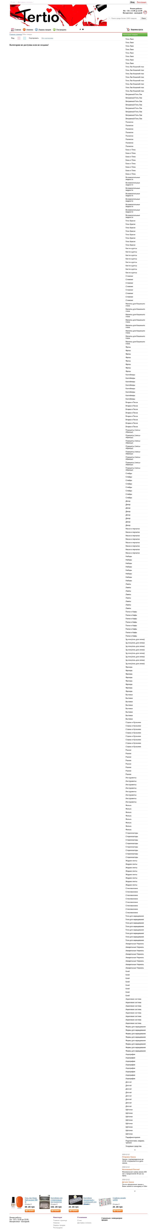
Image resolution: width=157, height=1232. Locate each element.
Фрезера (129, 667)
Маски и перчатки (133, 529)
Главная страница (16, 34)
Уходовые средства (133, 1146)
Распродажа (61, 30)
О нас (13, 2)
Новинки (29, 30)
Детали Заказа (128, 1169)
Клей (128, 971)
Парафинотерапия (133, 1137)
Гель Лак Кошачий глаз (135, 70)
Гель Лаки (130, 42)
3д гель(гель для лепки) (135, 639)
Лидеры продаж (45, 30)
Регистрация (141, 2)
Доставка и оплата (25, 2)
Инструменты (131, 778)
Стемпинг (129, 279)
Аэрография (130, 1058)
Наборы (129, 560)
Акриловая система (133, 999)
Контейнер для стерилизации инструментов (56, 1200)
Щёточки (129, 1110)
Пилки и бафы (131, 612)
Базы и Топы (131, 153)
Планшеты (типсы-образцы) (133, 431)
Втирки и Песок (132, 402)
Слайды (129, 477)
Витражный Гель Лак (134, 98)
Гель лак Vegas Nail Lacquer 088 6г (31, 1200)
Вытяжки (129, 695)
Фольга (128, 805)
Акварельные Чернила (135, 944)
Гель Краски (130, 224)
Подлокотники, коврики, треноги (135, 1142)
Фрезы (128, 347)
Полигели (129, 125)
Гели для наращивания (135, 919)
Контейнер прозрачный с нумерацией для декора (89, 1201)
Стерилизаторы (132, 833)
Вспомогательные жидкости (133, 184)
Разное (128, 750)
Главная (18, 30)
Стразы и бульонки (133, 722)
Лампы (128, 584)
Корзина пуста (137, 29)
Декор (128, 501)
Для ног (129, 1082)
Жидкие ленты (131, 861)
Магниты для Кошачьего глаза (135, 305)
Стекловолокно (132, 888)
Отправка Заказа (129, 1182)
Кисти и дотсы (131, 248)
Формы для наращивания (136, 1027)
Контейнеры (130, 375)
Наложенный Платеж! (131, 1157)
